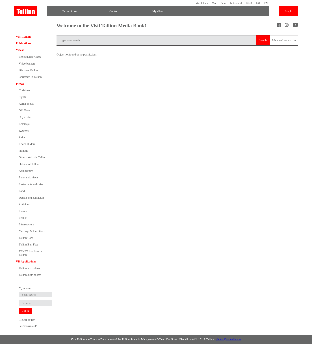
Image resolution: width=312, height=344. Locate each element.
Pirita (22, 137)
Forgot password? (28, 325)
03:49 (249, 3)
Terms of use (69, 11)
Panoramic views (28, 177)
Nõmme (23, 150)
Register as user (27, 319)
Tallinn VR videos (29, 268)
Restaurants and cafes (31, 184)
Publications (23, 43)
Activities (24, 204)
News (223, 3)
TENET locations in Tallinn (30, 253)
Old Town (25, 110)
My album (158, 11)
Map (214, 3)
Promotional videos (30, 56)
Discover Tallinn (28, 70)
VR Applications (26, 261)
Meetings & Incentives (31, 231)
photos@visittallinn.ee (228, 339)
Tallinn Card (26, 237)
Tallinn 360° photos (30, 274)
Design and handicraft (31, 197)
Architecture (26, 170)
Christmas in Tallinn (30, 76)
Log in (288, 11)
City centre (25, 117)
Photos (20, 83)
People (23, 217)
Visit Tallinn (202, 3)
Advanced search (281, 40)
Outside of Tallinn (29, 164)
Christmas (24, 90)
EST (258, 3)
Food (22, 191)
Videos (20, 50)
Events (23, 211)
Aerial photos (26, 103)
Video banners (27, 63)
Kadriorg (24, 130)
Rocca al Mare (27, 144)
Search (263, 40)
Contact (113, 11)
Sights (22, 97)
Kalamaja (24, 123)
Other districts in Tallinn (32, 157)
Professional (236, 3)
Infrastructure (26, 224)
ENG (266, 3)
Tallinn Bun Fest (28, 244)
